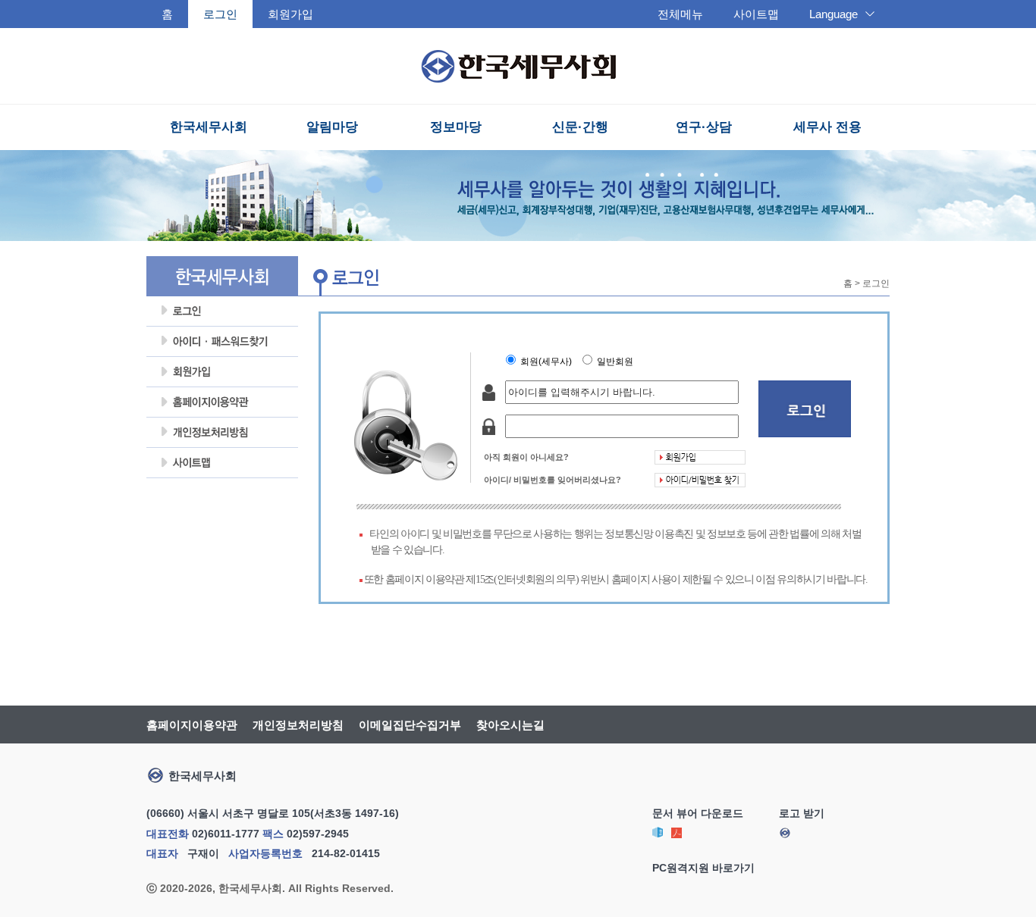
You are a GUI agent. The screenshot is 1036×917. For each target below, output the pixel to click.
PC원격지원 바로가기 (703, 868)
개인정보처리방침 (222, 433)
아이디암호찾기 (222, 342)
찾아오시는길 (510, 724)
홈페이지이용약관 (222, 402)
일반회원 (617, 361)
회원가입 (290, 14)
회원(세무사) (548, 361)
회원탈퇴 (222, 493)
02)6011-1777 (225, 834)
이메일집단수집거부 (410, 724)
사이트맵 (756, 14)
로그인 (222, 311)
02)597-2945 (318, 834)
